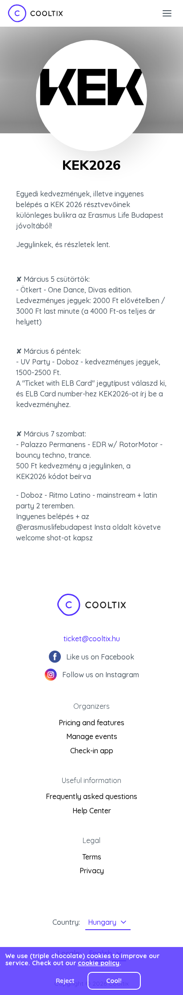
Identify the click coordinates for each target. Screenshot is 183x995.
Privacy (92, 870)
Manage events (91, 736)
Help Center (91, 810)
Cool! (114, 981)
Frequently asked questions (91, 796)
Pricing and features (91, 722)
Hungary (102, 922)
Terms (91, 856)
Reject (65, 981)
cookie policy (98, 963)
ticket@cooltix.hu (92, 639)
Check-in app (91, 750)
